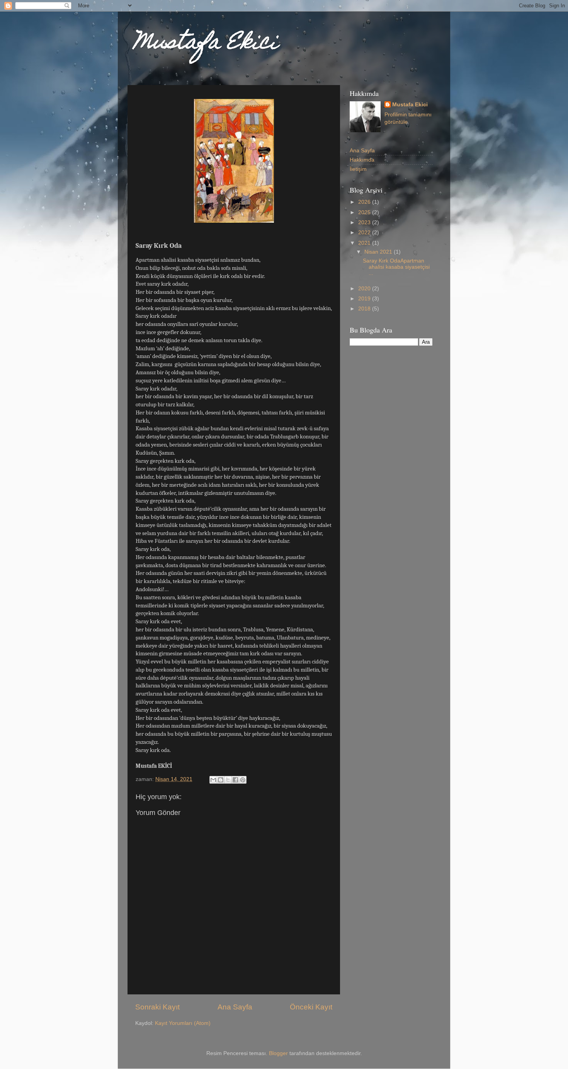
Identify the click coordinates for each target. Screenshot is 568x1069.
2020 (365, 289)
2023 (365, 222)
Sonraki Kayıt (157, 1007)
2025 (365, 212)
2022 (365, 232)
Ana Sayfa (235, 1007)
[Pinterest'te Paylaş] (243, 780)
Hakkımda (362, 160)
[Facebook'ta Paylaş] (235, 780)
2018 (365, 309)
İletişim (358, 169)
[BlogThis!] (220, 780)
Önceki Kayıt (311, 1007)
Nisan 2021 (379, 252)
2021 (365, 243)
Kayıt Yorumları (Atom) (183, 1023)
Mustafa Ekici (205, 44)
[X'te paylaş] (228, 780)
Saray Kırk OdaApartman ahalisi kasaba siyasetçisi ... (396, 267)
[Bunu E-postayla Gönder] (213, 780)
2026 (365, 202)
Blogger (278, 1053)
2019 (365, 299)
